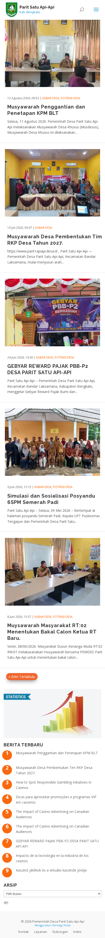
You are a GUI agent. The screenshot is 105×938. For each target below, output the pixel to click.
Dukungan (60, 931)
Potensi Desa (70, 98)
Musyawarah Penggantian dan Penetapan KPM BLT (57, 753)
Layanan (40, 931)
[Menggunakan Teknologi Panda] (11, 9)
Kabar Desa (50, 98)
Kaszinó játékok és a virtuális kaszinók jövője (51, 870)
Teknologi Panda (61, 925)
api (6, 902)
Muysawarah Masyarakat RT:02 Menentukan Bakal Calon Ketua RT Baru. (51, 631)
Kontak (23, 931)
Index (77, 931)
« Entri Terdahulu (22, 676)
